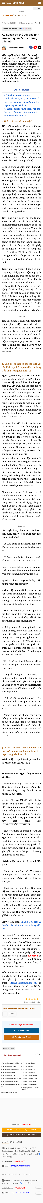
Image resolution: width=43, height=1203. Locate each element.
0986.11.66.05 (19, 1161)
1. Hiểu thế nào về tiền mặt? (17, 95)
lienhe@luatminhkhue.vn (24, 982)
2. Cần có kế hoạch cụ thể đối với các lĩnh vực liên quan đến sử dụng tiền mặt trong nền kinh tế (22, 102)
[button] (39, 47)
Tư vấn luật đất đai (8, 1075)
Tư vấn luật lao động (9, 1066)
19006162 (33, 955)
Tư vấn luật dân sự (8, 1072)
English (37, 8)
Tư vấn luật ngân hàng (30, 1084)
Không (12, 1014)
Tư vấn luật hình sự (29, 1069)
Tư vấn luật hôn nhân (30, 1075)
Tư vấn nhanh (22, 1031)
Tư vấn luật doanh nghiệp (10, 1063)
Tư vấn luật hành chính (10, 1081)
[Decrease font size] (35, 23)
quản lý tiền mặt (9, 1048)
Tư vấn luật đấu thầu (29, 1081)
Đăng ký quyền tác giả (9, 1092)
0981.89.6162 (19, 1188)
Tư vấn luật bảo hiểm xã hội (11, 1078)
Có (5, 1014)
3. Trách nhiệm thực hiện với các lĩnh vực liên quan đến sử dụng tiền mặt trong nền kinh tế (22, 112)
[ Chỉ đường (25, 1183)
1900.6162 (26, 1124)
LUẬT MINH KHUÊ (17, 3)
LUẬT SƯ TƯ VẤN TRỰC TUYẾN (21, 1130)
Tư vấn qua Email (22, 1037)
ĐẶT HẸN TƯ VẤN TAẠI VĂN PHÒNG (21, 1135)
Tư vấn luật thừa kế (29, 1072)
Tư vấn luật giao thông (30, 1078)
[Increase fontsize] (39, 23)
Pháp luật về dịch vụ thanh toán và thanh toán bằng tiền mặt (21, 925)
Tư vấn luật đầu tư (29, 1063)
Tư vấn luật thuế (28, 1066)
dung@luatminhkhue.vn (19, 1192)
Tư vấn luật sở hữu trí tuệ (10, 1069)
